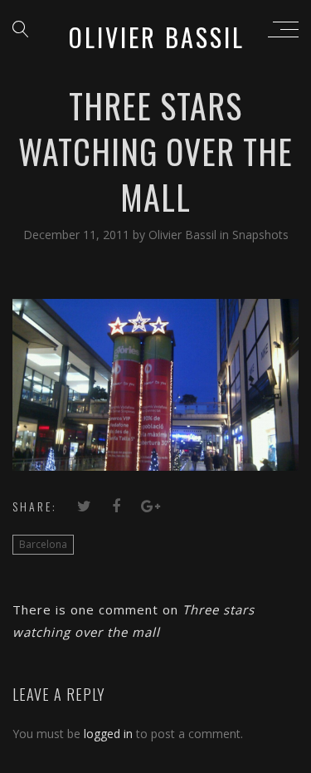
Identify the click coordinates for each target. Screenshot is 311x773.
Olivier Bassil (184, 234)
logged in (108, 733)
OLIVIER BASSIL (157, 37)
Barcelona (43, 544)
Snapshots (260, 234)
